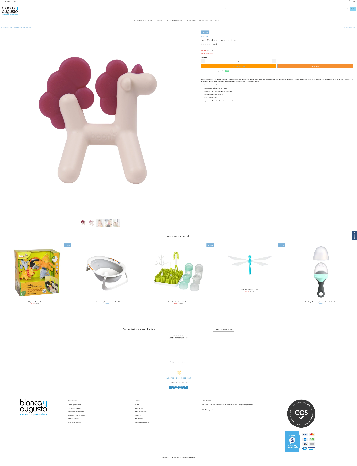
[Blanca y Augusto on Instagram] (209, 410)
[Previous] (5, 123)
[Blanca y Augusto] (67, 10)
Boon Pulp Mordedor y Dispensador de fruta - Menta (321, 271)
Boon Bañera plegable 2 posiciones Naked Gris (107, 271)
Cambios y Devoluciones (142, 422)
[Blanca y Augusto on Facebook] (203, 410)
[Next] (194, 123)
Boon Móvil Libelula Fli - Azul (250, 265)
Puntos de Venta (139, 418)
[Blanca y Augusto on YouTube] (206, 410)
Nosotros (137, 404)
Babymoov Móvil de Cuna (35, 271)
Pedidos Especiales (73, 418)
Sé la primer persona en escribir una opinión (178, 387)
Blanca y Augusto (171, 457)
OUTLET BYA (204, 36)
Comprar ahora (315, 66)
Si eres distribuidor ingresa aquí (77, 415)
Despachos (138, 415)
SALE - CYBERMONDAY (74, 422)
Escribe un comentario (224, 330)
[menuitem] (139, 20)
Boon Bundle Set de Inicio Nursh (178, 271)
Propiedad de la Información (76, 411)
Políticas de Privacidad (74, 408)
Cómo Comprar (139, 408)
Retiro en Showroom (141, 411)
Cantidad (204, 57)
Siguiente (352, 27)
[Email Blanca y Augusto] (212, 410)
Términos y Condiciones (74, 404)
